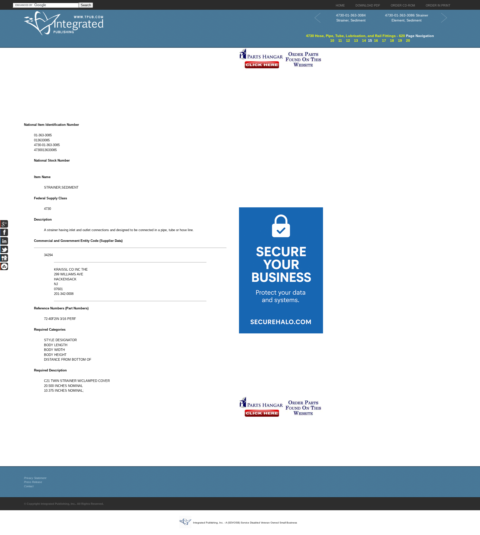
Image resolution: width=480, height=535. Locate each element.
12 (348, 41)
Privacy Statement (35, 477)
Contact (29, 486)
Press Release (33, 481)
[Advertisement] (130, 83)
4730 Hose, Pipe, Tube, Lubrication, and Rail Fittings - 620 (355, 36)
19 (400, 41)
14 (364, 41)
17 (384, 41)
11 (340, 41)
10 (332, 41)
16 (376, 41)
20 (408, 41)
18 (392, 41)
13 (356, 41)
